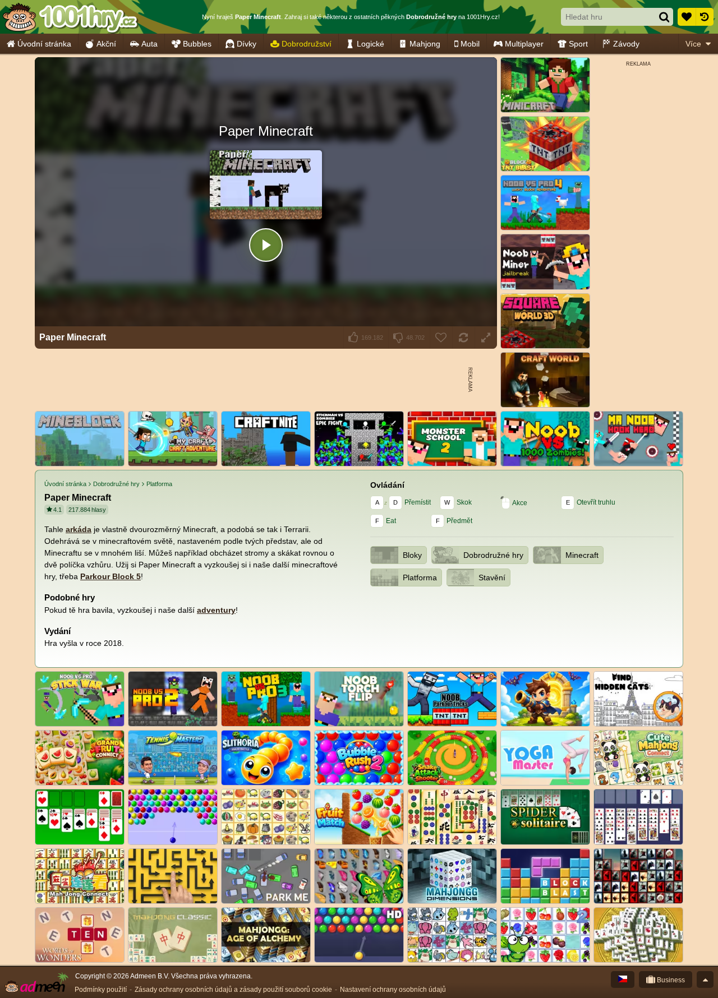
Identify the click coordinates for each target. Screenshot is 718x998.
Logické (370, 43)
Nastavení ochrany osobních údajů (393, 990)
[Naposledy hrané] (705, 17)
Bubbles (197, 43)
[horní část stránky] (705, 979)
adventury (216, 610)
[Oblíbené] (687, 17)
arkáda (78, 529)
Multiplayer (524, 43)
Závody (626, 43)
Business (670, 980)
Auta (149, 43)
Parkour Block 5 (110, 576)
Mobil (470, 43)
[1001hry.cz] (70, 17)
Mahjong (424, 43)
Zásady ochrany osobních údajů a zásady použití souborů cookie (233, 990)
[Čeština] (622, 979)
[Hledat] (664, 17)
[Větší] (486, 337)
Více (693, 43)
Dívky (246, 43)
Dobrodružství (307, 43)
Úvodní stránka (44, 43)
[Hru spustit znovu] (463, 337)
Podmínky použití (101, 990)
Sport (578, 43)
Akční (106, 43)
